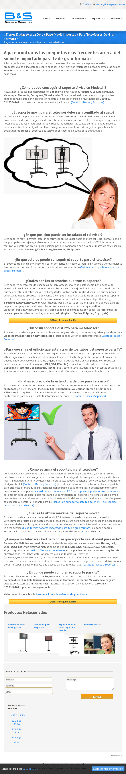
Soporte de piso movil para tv (16, 626)
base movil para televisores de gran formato (63, 594)
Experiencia (97, 18)
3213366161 (30, 768)
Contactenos (90, 624)
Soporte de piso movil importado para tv (67, 627)
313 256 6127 (17, 739)
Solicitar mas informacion (108, 768)
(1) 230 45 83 (16, 715)
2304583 (86, 4)
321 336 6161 (17, 731)
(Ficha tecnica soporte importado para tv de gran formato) (56, 528)
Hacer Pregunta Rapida (64, 320)
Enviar (97, 696)
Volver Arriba (115, 756)
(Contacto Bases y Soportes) (39, 484)
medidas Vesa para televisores (48, 550)
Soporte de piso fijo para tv (41, 626)
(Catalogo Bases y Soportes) (100, 564)
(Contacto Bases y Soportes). (88, 102)
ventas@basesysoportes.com (110, 4)
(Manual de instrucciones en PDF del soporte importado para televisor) (75, 491)
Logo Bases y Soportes (18, 17)
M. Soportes (78, 18)
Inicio (45, 18)
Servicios (60, 18)
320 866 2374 (17, 722)
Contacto (115, 18)
